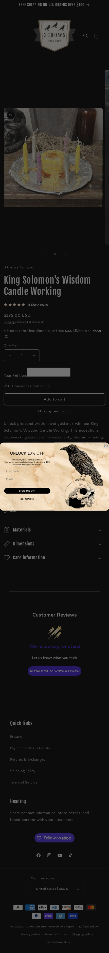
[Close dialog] (105, 445)
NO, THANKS (27, 499)
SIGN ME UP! (27, 491)
